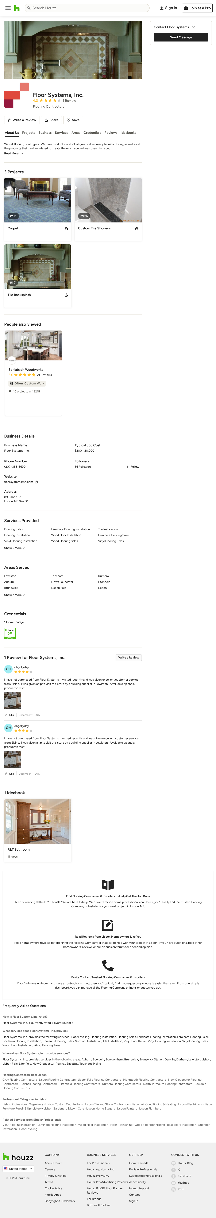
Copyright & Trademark (60, 1201)
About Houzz (53, 1163)
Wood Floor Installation (93, 1125)
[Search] (29, 8)
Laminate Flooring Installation (57, 1125)
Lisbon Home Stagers (100, 1108)
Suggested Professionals (145, 1176)
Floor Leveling (28, 1129)
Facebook (184, 1176)
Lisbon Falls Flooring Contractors (99, 1079)
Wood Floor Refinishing (150, 1125)
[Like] (6, 715)
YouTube (183, 1183)
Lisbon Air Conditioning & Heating (154, 1104)
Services (61, 133)
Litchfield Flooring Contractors (80, 1084)
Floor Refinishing (121, 1125)
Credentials (92, 133)
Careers (50, 1169)
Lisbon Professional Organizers (23, 1104)
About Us (12, 133)
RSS (181, 1189)
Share (54, 120)
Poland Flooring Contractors (39, 1084)
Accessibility (137, 1182)
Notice (61, 1176)
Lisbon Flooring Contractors (57, 1079)
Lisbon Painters (127, 1108)
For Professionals (98, 1163)
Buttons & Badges (99, 1205)
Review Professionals (143, 1169)
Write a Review (128, 657)
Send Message (181, 37)
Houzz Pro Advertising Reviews (107, 1182)
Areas (76, 133)
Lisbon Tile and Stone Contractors (107, 1104)
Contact (134, 1195)
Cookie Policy (53, 1188)
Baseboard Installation (181, 1125)
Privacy (49, 1176)
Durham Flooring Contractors (121, 1084)
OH (8, 669)
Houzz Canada (138, 1163)
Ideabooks (128, 133)
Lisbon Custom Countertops (64, 1104)
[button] (8, 8)
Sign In (133, 1201)
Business (44, 133)
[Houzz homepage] (17, 8)
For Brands (94, 1199)
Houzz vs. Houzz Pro (100, 1169)
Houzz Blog (185, 1163)
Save (76, 120)
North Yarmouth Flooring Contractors (167, 1084)
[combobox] (87, 8)
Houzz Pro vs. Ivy (98, 1176)
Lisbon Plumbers (150, 1108)
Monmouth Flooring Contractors (144, 1079)
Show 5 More (13, 548)
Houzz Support (139, 1188)
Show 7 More (13, 595)
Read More (11, 153)
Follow (135, 466)
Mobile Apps (53, 1195)
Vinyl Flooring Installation (19, 1125)
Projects (28, 133)
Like (11, 714)
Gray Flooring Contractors (20, 1079)
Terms (49, 1182)
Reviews (110, 133)
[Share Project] (66, 228)
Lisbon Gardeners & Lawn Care (64, 1108)
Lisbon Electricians (190, 1104)
